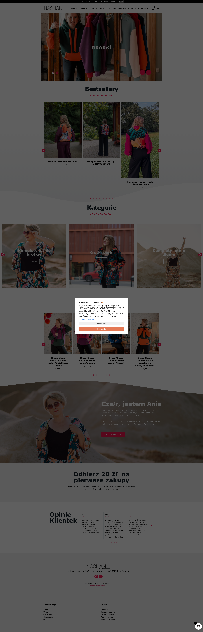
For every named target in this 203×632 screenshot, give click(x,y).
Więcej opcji (102, 323)
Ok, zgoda (101, 329)
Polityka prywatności (86, 319)
